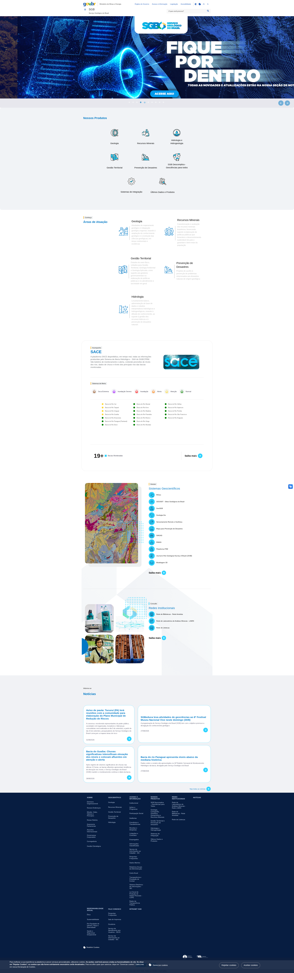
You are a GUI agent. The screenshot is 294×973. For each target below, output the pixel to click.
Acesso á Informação (159, 4)
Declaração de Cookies (26, 967)
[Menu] (85, 9)
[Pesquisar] (208, 11)
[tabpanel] (147, 57)
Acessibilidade (186, 4)
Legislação (174, 4)
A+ (204, 4)
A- (208, 4)
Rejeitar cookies (229, 965)
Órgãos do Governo (142, 4)
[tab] (129, 102)
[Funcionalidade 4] (195, 4)
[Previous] (281, 103)
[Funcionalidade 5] (200, 4)
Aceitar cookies (251, 965)
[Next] (287, 103)
